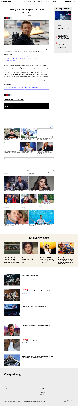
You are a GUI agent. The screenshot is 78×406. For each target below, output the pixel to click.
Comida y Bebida (41, 1)
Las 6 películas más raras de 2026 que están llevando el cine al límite (64, 43)
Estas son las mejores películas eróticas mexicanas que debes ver (29, 260)
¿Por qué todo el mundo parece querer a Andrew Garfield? (36, 325)
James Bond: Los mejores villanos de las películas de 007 (18, 87)
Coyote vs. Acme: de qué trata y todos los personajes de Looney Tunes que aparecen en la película (36, 291)
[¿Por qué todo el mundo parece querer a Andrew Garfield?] (12, 330)
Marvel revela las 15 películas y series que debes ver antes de (62, 49)
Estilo (21, 1)
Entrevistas (48, 1)
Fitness (34, 1)
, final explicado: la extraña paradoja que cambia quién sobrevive (11, 260)
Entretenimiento (27, 1)
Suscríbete (68, 1)
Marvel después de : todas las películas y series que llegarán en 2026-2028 (65, 261)
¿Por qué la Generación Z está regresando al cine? (34, 306)
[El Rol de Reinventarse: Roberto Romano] (12, 345)
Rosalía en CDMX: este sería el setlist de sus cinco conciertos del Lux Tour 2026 (48, 260)
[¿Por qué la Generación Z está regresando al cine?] (12, 310)
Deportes (54, 1)
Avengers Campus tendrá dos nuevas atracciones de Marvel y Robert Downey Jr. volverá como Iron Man (37, 357)
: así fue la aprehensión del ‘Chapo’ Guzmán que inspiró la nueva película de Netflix (63, 37)
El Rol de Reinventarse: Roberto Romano (32, 340)
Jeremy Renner (19, 99)
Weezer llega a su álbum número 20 (30, 275)
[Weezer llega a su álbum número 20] (12, 279)
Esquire (29, 15)
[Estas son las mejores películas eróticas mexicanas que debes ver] (30, 248)
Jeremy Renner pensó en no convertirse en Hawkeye (17, 57)
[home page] (7, 1)
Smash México (35, 57)
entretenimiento (9, 99)
